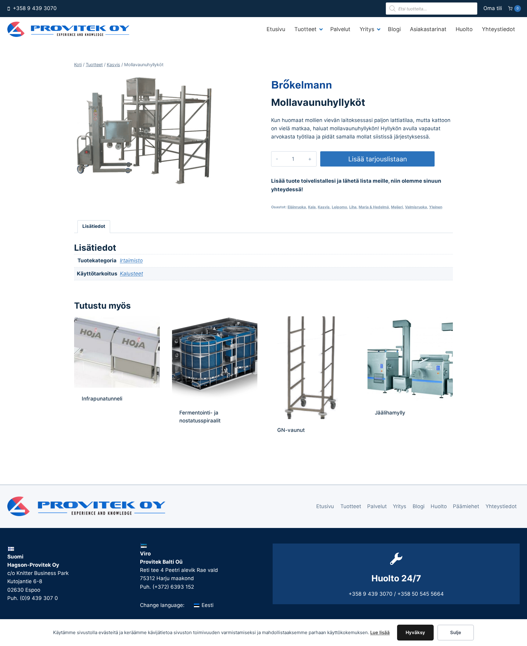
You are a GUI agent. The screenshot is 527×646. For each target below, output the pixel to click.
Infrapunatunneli (102, 399)
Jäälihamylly (390, 413)
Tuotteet (350, 506)
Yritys (399, 506)
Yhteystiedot (501, 506)
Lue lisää (380, 632)
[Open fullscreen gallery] (209, 182)
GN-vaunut (291, 430)
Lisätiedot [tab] (93, 226)
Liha (353, 207)
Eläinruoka (297, 207)
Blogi (419, 506)
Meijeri (397, 207)
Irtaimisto (131, 260)
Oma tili (492, 8)
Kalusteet (131, 274)
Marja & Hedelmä (374, 207)
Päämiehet (466, 506)
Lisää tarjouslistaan (377, 159)
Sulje (455, 632)
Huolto (439, 506)
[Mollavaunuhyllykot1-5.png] (145, 130)
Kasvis (324, 207)
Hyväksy (415, 632)
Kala (312, 207)
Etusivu (325, 506)
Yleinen (435, 207)
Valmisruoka (416, 207)
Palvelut (377, 506)
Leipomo (339, 207)
